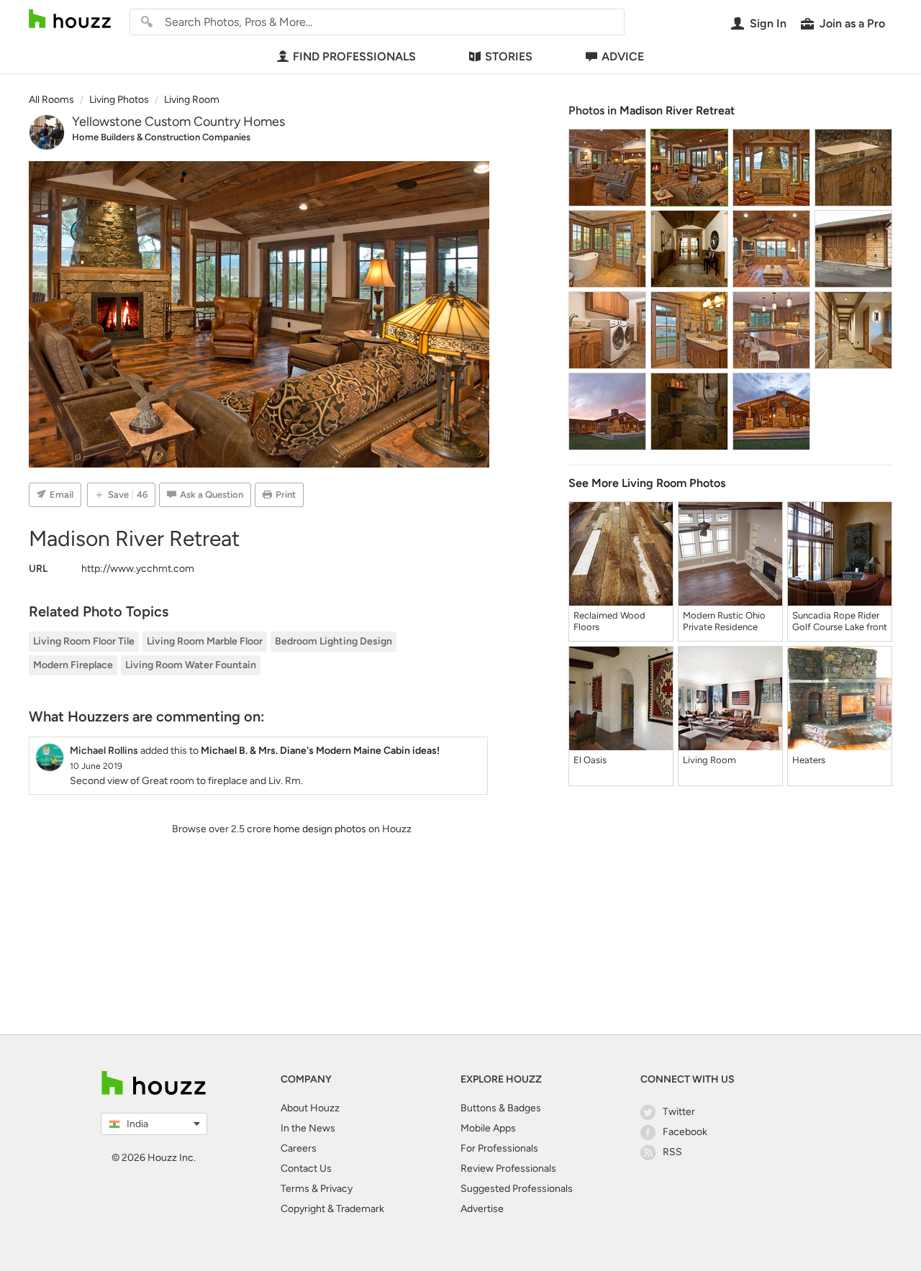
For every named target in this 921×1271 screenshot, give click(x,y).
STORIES (508, 56)
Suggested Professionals (516, 1189)
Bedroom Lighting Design (333, 641)
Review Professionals (508, 1168)
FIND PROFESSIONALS (354, 56)
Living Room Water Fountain (190, 665)
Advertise (482, 1209)
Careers (299, 1148)
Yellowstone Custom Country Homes (178, 121)
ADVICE (623, 56)
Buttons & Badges (500, 1108)
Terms (295, 1189)
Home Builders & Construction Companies (161, 137)
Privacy (336, 1189)
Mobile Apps (488, 1128)
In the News (308, 1128)
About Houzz (310, 1108)
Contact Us (306, 1168)
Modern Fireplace (73, 665)
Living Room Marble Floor (205, 641)
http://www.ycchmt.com (137, 568)
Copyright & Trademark (332, 1209)
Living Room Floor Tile (84, 641)
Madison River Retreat (677, 110)
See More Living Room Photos (646, 483)
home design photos (319, 829)
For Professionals (499, 1148)
